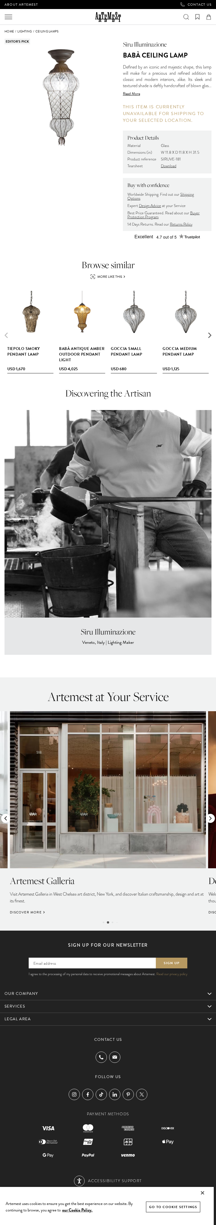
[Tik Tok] (101, 1094)
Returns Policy (181, 224)
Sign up (171, 963)
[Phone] (101, 1057)
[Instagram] (74, 1094)
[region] (107, 1205)
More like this (109, 276)
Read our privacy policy (171, 974)
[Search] (186, 17)
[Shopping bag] (208, 17)
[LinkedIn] (114, 1094)
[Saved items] (197, 17)
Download (168, 166)
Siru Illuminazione (145, 44)
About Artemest (21, 4)
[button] (209, 335)
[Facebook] (87, 1094)
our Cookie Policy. (77, 1210)
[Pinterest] (128, 1094)
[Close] (202, 1193)
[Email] (114, 1057)
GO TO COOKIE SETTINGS (173, 1206)
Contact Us (200, 4)
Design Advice (150, 205)
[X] (141, 1094)
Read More (131, 94)
